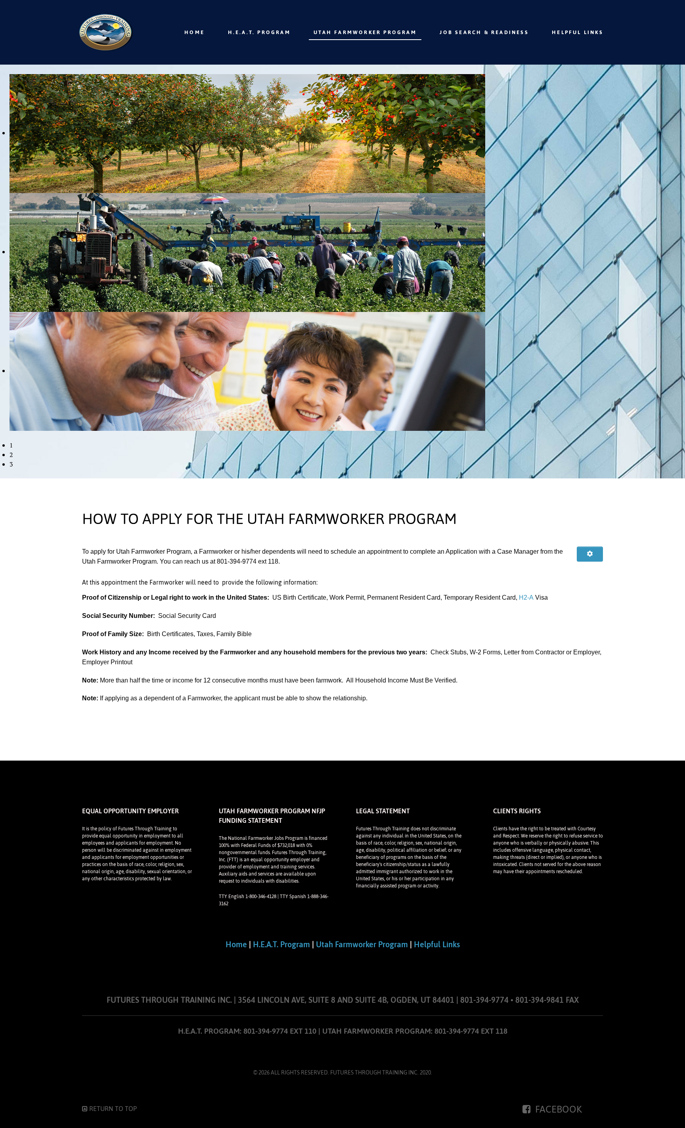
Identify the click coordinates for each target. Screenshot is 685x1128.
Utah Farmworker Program (362, 944)
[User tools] (590, 554)
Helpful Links (437, 944)
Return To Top (112, 1108)
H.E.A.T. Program (281, 944)
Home (236, 944)
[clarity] (105, 32)
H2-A (526, 597)
